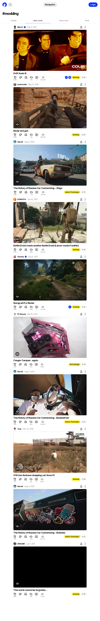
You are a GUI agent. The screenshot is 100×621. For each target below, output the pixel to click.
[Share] (81, 27)
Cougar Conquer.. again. (25, 360)
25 (83, 77)
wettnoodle (22, 84)
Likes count (37, 20)
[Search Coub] (10, 4)
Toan (19, 429)
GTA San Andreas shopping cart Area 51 (34, 475)
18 (83, 364)
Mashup (76, 77)
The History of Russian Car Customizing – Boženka (39, 532)
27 (83, 192)
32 (83, 307)
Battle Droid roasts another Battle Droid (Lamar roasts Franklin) (46, 245)
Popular (14, 20)
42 (83, 250)
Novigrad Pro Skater (23, 303)
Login (93, 4)
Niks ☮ (20, 27)
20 (83, 135)
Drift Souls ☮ (19, 73)
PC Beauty (21, 314)
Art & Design (74, 364)
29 (83, 479)
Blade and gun (20, 131)
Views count (63, 20)
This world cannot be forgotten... (30, 590)
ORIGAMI (21, 544)
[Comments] (26, 77)
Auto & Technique (72, 192)
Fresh (87, 20)
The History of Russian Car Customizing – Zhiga (37, 188)
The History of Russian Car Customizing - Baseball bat (41, 418)
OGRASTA (21, 199)
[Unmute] (17, 67)
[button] (15, 77)
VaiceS (20, 142)
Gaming (76, 135)
